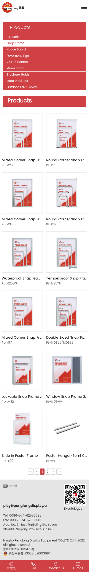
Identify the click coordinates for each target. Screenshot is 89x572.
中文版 (11, 568)
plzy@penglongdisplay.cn (25, 506)
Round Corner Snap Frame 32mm (66, 219)
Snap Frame (15, 43)
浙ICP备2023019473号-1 (20, 549)
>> (59, 471)
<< (30, 471)
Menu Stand (15, 68)
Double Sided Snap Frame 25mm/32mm (66, 337)
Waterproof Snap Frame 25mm (22, 278)
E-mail (78, 568)
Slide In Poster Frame (20, 455)
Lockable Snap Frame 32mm (22, 396)
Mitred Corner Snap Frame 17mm (22, 337)
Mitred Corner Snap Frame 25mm (22, 160)
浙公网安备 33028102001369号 (30, 553)
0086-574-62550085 (25, 515)
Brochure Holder (18, 74)
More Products (17, 80)
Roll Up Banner (17, 62)
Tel (33, 568)
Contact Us (56, 568)
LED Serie (13, 36)
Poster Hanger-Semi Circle (66, 455)
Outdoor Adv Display (21, 87)
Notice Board (16, 49)
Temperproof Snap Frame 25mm (66, 278)
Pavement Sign (17, 55)
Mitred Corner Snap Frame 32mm (22, 219)
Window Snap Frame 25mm (66, 396)
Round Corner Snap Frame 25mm (66, 160)
